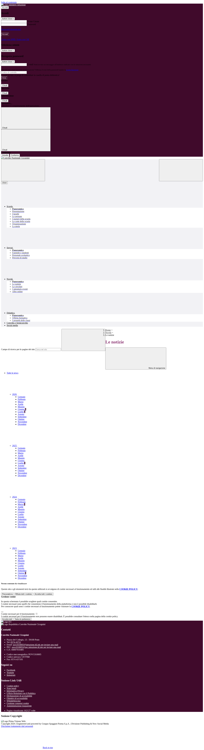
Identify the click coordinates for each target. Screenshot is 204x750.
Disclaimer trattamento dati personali (17, 726)
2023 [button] (14, 548)
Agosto (21, 414)
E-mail (30, 64)
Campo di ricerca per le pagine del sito (18, 349)
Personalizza (7, 594)
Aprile (20, 404)
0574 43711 (16, 642)
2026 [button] (14, 394)
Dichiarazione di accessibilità (19, 696)
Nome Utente (33, 21)
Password (31, 24)
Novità (108, 332)
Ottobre (21, 419)
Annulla (5, 155)
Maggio (21, 407)
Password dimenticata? (11, 29)
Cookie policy (13, 686)
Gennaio (21, 397)
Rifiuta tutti (23, 594)
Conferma (15, 155)
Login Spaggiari (72, 70)
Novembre (22, 422)
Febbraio (22, 399)
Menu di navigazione (156, 368)
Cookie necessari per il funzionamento (18, 614)
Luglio (21, 412)
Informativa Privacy (15, 691)
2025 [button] (14, 445)
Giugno (22, 409)
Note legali (11, 688)
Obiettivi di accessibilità (17, 698)
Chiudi (4, 85)
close (4, 183)
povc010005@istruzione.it (35, 645)
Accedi (5, 8)
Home (108, 330)
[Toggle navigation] (23, 170)
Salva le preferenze (22, 619)
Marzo (20, 402)
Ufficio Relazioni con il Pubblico (21, 693)
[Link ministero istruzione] (13, 5)
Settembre (22, 417)
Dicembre (22, 424)
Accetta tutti (43, 594)
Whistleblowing (14, 701)
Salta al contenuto (9, 2)
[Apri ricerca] (181, 170)
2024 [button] (14, 497)
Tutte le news (12, 373)
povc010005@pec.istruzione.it (36, 647)
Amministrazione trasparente (19, 706)
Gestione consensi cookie (18, 703)
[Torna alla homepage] (102, 158)
